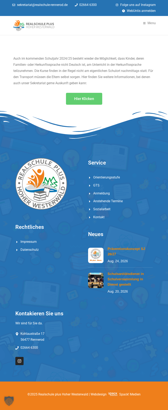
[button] (9, 401)
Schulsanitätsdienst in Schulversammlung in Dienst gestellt (126, 279)
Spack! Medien (130, 394)
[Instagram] (19, 361)
